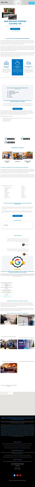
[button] (31, 3)
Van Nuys (12, 433)
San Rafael (8, 432)
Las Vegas (29, 435)
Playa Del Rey (19, 430)
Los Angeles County (27, 434)
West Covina (29, 433)
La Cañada (4, 428)
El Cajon (7, 427)
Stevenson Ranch (20, 432)
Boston (23, 436)
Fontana (12, 427)
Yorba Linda (13, 434)
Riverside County (5, 435)
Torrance (6, 433)
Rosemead (12, 431)
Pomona (22, 430)
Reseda (2, 435)
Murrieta (11, 429)
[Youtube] (17, 475)
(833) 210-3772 (16, 31)
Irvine (2, 428)
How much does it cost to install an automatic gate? (8, 361)
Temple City (32, 432)
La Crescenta (7, 428)
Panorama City (12, 430)
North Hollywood (24, 429)
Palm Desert (4, 430)
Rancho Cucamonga (29, 430)
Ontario (27, 429)
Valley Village (15, 433)
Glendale (17, 427)
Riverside (9, 431)
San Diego (15, 431)
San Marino (21, 431)
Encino (1, 427)
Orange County (30, 429)
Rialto (7, 431)
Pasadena (16, 430)
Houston (19, 436)
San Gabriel (18, 431)
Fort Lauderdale (16, 436)
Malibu (25, 428)
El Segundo (4, 427)
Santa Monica (32, 431)
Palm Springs (8, 430)
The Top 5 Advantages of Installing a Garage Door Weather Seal (26, 361)
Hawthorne (26, 427)
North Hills (20, 429)
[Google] (20, 475)
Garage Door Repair (7, 161)
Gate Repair (17, 161)
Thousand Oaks (3, 433)
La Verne (17, 428)
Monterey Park (5, 429)
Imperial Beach (32, 427)
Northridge (18, 429)
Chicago (32, 435)
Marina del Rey (28, 428)
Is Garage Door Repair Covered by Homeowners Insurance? (8, 336)
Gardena (14, 427)
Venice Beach (19, 433)
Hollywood (23, 427)
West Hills (33, 433)
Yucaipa (16, 434)
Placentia (11, 435)
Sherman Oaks (12, 432)
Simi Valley (16, 432)
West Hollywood (3, 434)
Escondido (9, 427)
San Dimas (2, 432)
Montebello (1, 429)
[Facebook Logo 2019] (14, 475)
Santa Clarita (28, 431)
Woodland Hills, (10, 434)
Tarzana (30, 432)
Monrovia (8, 429)
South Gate (23, 432)
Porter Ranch (25, 430)
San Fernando (5, 432)
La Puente (14, 428)
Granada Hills (20, 427)
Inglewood (29, 427)
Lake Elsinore (11, 428)
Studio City (27, 432)
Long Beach (20, 428)
